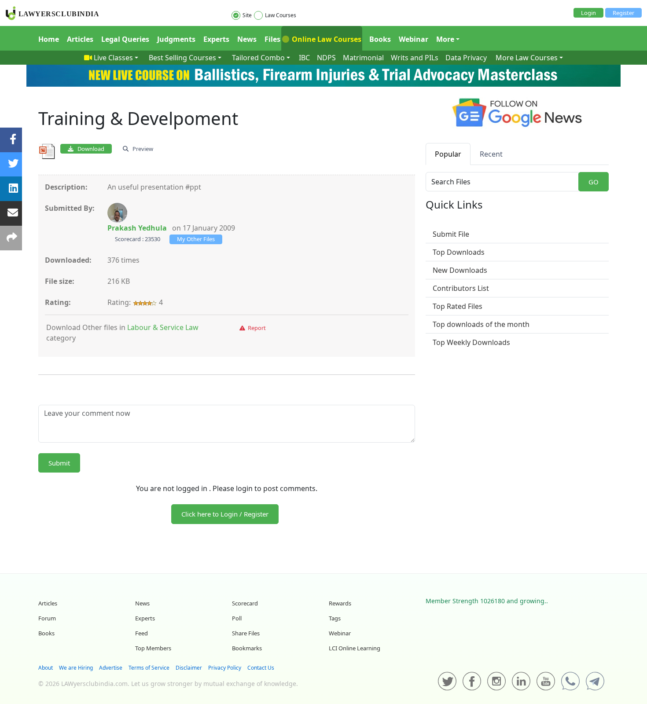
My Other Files (196, 239)
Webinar (413, 39)
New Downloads (460, 270)
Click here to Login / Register (224, 514)
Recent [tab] (491, 154)
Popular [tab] (448, 154)
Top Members (153, 648)
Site (247, 15)
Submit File (451, 234)
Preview (141, 149)
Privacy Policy (224, 667)
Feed (141, 633)
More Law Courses (527, 57)
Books (380, 39)
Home (48, 39)
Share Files (246, 633)
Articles (80, 39)
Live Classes (113, 57)
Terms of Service (149, 667)
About (45, 667)
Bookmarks (247, 648)
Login (588, 13)
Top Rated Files (457, 306)
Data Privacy (466, 57)
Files (272, 39)
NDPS (326, 57)
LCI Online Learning (354, 648)
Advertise (110, 667)
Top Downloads (459, 252)
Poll (237, 618)
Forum (47, 618)
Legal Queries (125, 39)
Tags (335, 618)
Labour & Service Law (163, 327)
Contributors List (461, 288)
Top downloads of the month (481, 324)
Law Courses (280, 15)
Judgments (176, 39)
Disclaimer (189, 667)
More (445, 39)
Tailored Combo (258, 57)
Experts (216, 39)
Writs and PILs (414, 57)
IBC (304, 57)
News (247, 39)
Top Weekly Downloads (471, 342)
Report (255, 328)
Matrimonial (363, 57)
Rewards (340, 603)
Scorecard (245, 603)
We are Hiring (76, 667)
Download (89, 149)
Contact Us (260, 667)
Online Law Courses (325, 39)
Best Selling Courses (182, 57)
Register (623, 13)
